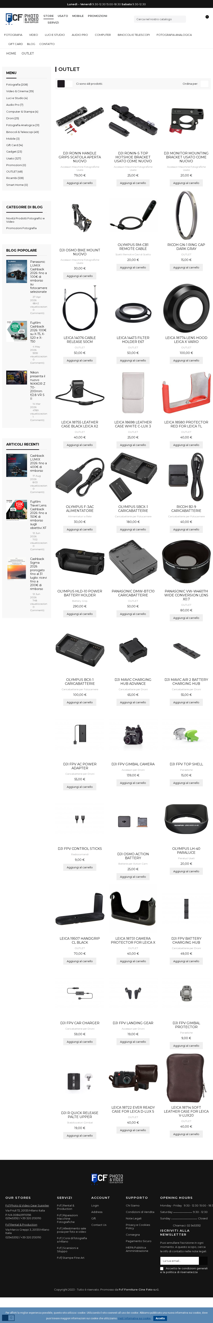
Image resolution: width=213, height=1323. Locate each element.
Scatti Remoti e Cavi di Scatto (133, 254)
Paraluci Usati (186, 858)
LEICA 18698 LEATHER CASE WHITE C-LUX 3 (133, 424)
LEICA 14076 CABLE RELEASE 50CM (80, 340)
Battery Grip (79, 600)
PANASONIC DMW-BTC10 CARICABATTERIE (133, 593)
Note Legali (133, 1218)
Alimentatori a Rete (80, 516)
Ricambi (14, 178)
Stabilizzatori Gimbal (80, 1122)
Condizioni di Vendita (140, 1212)
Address (96, 1212)
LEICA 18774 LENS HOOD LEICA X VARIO (186, 340)
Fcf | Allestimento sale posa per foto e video (71, 1230)
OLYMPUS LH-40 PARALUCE (186, 851)
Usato (63, 15)
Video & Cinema (19, 91)
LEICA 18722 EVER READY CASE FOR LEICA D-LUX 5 (133, 1109)
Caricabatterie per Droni (133, 689)
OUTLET (14, 171)
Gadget (13, 151)
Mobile (78, 15)
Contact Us (98, 1224)
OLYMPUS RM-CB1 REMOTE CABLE (133, 247)
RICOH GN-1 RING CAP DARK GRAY (186, 247)
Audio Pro (14, 104)
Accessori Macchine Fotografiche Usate (80, 168)
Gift (93, 1218)
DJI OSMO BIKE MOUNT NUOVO (79, 252)
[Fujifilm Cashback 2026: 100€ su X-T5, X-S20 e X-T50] (16, 332)
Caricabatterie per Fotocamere (133, 516)
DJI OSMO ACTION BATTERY (133, 856)
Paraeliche (186, 769)
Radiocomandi (80, 854)
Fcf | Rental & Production (65, 1207)
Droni (12, 118)
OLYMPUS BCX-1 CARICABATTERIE (80, 682)
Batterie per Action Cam (133, 863)
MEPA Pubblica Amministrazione (137, 1249)
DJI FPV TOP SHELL (186, 764)
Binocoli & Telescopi (22, 132)
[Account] (198, 19)
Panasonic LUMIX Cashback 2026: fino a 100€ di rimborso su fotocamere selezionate (38, 277)
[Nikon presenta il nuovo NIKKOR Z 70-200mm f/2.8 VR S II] (16, 377)
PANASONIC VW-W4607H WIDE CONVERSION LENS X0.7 (186, 595)
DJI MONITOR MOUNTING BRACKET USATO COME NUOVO (186, 157)
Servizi (53, 22)
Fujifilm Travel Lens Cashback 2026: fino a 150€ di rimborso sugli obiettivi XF (38, 515)
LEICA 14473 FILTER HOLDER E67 (133, 340)
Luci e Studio (16, 98)
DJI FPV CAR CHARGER (79, 1023)
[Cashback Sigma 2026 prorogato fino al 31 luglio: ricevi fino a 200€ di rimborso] (16, 568)
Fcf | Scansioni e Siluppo (67, 1249)
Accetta (160, 1318)
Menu (11, 73)
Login (95, 1205)
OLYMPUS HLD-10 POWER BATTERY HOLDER (79, 593)
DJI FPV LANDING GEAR (133, 1023)
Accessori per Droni (133, 769)
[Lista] (69, 83)
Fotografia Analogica (22, 125)
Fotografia (16, 84)
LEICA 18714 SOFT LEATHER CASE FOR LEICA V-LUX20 (186, 1111)
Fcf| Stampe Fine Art (70, 1257)
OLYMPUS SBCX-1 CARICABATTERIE (133, 509)
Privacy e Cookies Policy (138, 1226)
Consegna (133, 1234)
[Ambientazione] (191, 19)
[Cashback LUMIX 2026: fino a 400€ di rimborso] (16, 465)
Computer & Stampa (21, 111)
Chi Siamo (133, 1205)
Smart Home (16, 184)
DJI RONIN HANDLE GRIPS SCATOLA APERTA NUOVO (80, 157)
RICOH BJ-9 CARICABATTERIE (186, 509)
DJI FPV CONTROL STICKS (80, 849)
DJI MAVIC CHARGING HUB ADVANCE (133, 682)
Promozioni (97, 15)
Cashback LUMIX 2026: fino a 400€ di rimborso (38, 463)
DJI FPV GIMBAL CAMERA (133, 764)
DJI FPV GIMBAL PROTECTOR (186, 1025)
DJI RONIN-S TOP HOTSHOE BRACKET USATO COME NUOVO (133, 157)
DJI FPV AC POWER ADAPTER (80, 766)
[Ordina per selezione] (204, 83)
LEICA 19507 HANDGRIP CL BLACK (80, 940)
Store (48, 15)
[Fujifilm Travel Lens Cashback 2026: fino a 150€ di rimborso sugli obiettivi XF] (16, 511)
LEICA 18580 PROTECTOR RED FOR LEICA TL (186, 424)
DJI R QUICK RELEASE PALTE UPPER (79, 1115)
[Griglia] (61, 83)
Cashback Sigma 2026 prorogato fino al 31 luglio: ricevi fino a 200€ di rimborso (38, 574)
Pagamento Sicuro (138, 1241)
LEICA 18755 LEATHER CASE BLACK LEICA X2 (79, 424)
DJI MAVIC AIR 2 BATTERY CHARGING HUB (186, 682)
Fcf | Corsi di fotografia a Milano (72, 1239)
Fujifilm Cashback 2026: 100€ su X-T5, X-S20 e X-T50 (38, 332)
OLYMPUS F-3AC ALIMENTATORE (80, 509)
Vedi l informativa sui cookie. (134, 1318)
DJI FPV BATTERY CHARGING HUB (186, 940)
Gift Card (14, 145)
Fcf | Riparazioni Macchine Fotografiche (67, 1219)
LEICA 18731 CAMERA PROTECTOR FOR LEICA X (133, 940)
